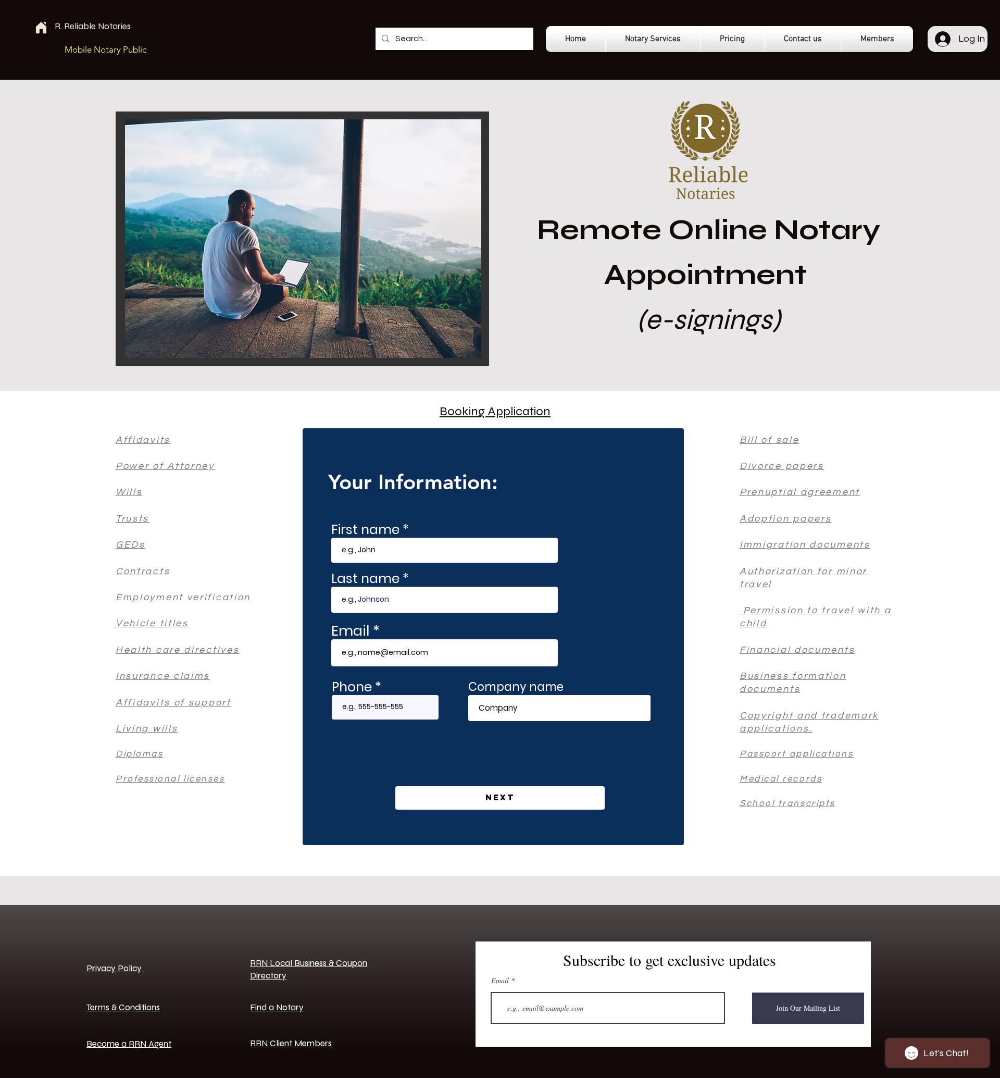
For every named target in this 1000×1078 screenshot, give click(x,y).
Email (350, 631)
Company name (516, 686)
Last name (365, 578)
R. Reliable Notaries (93, 26)
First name (365, 529)
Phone (352, 686)
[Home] (40, 27)
